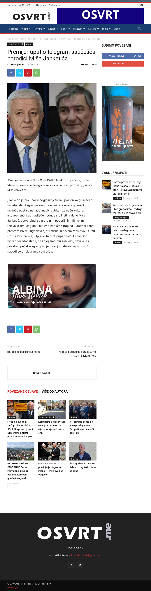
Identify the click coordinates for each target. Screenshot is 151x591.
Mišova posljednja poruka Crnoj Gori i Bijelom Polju (77, 353)
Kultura (92, 28)
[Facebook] (137, 5)
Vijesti (24, 28)
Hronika (38, 28)
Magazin (77, 28)
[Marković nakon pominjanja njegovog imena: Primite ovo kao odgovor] (51, 451)
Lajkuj (137, 55)
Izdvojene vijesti (28, 38)
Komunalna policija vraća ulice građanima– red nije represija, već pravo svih (127, 209)
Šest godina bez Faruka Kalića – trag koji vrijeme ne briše (82, 467)
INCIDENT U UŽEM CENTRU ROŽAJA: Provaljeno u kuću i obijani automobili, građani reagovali (17, 471)
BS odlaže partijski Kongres (24, 351)
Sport (64, 28)
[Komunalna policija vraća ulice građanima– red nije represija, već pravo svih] (51, 409)
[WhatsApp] (36, 73)
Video (117, 28)
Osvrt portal (17, 64)
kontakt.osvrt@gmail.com (86, 555)
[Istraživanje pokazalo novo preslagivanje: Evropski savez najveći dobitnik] (82, 409)
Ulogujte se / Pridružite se (48, 5)
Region (52, 28)
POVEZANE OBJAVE (22, 391)
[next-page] (15, 485)
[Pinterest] (28, 73)
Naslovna (12, 38)
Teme (105, 28)
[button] (139, 29)
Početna (13, 28)
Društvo (11, 417)
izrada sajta (12, 587)
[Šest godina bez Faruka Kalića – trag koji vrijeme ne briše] (82, 451)
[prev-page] (9, 485)
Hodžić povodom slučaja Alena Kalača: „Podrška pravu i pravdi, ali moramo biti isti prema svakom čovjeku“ (20, 429)
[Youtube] (142, 5)
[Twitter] (19, 73)
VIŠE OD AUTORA (55, 391)
